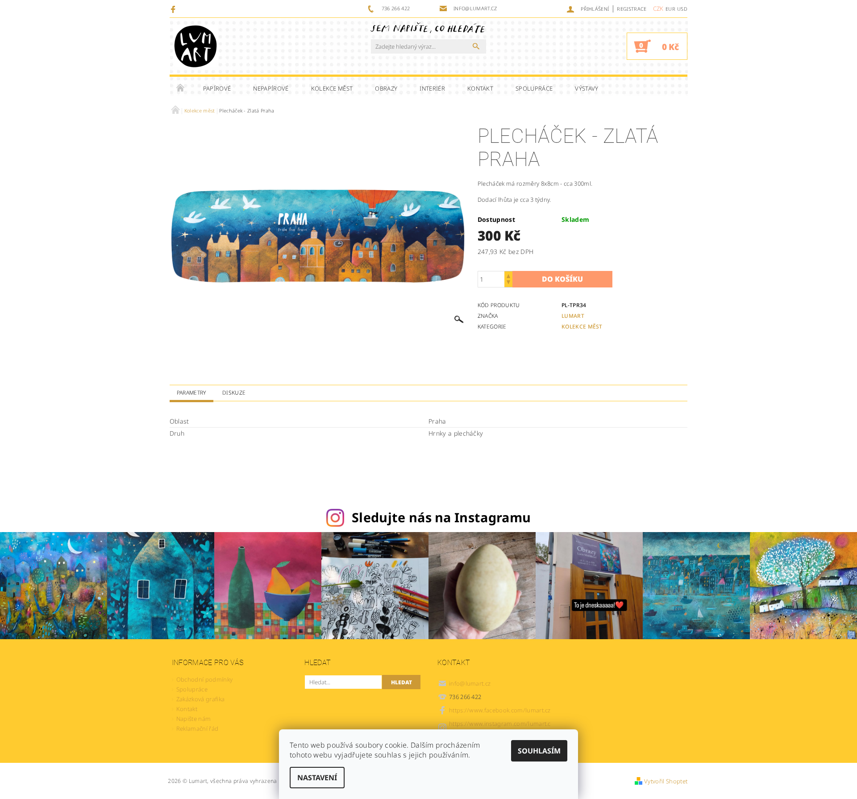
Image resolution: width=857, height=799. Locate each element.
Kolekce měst (332, 88)
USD (682, 8)
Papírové (217, 88)
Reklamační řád (197, 728)
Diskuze (233, 392)
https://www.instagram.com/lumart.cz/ (500, 727)
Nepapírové (270, 88)
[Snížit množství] (508, 283)
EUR (670, 8)
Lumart (573, 316)
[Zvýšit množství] (508, 275)
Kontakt (480, 88)
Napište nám (193, 719)
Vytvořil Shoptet (665, 781)
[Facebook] (174, 9)
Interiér (432, 88)
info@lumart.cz (470, 683)
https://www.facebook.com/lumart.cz (500, 710)
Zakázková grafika (200, 699)
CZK (658, 8)
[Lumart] (195, 46)
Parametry (191, 392)
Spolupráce (534, 88)
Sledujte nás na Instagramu (441, 517)
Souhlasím (539, 751)
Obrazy (386, 88)
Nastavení (317, 777)
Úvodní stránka (181, 88)
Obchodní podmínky (204, 679)
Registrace (631, 8)
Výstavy (586, 88)
